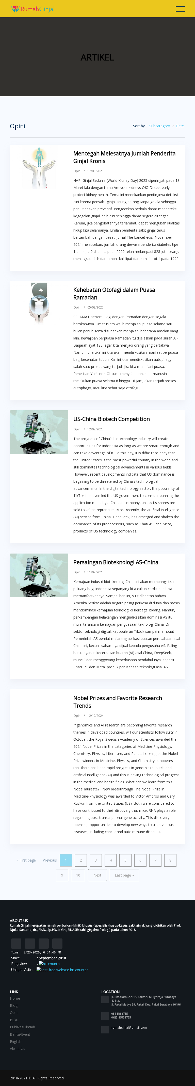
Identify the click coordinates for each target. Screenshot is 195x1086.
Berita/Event (20, 1034)
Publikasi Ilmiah (22, 1027)
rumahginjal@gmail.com (129, 1027)
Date (180, 125)
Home (15, 998)
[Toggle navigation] (180, 9)
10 (78, 875)
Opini (77, 171)
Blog (14, 1005)
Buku (14, 1019)
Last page (124, 875)
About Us (17, 1048)
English (15, 1041)
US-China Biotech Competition (111, 419)
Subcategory (159, 125)
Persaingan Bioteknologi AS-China (115, 562)
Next (97, 875)
